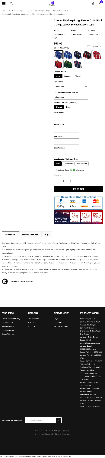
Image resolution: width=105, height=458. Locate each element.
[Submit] (58, 420)
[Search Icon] (11, 3)
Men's (58, 76)
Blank (68, 107)
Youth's (78, 76)
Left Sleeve (68, 164)
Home (4, 11)
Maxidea (91, 31)
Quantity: (57, 175)
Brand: (56, 31)
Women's (67, 76)
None (58, 164)
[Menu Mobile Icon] (3, 3)
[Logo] (52, 3)
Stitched (59, 107)
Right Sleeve (82, 164)
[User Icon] (93, 3)
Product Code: (59, 34)
